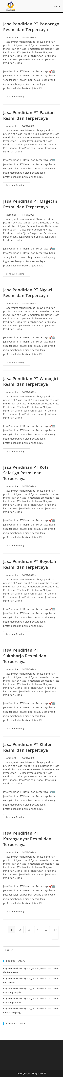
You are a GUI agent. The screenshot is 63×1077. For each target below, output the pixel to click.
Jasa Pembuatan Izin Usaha (37, 48)
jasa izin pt (24, 45)
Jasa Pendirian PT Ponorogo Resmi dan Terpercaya (31, 26)
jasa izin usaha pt (42, 45)
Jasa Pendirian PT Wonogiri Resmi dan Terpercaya (30, 381)
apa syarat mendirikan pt (20, 41)
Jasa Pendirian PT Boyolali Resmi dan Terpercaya (29, 564)
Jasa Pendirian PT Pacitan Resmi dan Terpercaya (29, 115)
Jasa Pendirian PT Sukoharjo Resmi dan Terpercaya (24, 655)
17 (55, 930)
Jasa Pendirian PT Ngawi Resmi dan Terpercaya (27, 292)
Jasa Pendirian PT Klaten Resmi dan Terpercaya (28, 747)
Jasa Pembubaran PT (33, 52)
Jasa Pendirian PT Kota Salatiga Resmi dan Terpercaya (26, 472)
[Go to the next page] (55, 936)
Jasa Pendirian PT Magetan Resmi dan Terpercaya (30, 204)
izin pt (11, 45)
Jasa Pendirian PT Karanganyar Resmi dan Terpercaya (27, 838)
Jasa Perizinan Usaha (31, 59)
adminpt (11, 37)
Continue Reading (18, 96)
